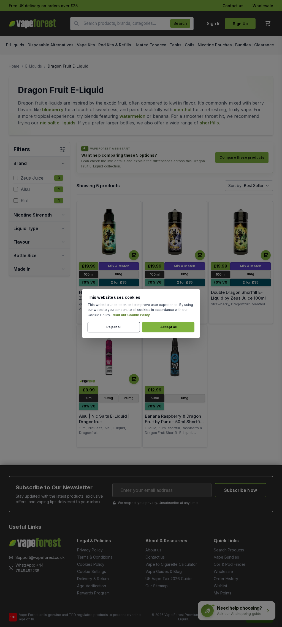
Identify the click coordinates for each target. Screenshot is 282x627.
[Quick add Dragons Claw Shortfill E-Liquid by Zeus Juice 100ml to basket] (200, 255)
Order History (226, 578)
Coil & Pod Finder (229, 564)
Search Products (229, 550)
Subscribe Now (240, 490)
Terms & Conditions (94, 557)
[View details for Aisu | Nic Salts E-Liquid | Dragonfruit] (109, 355)
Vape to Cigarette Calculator (171, 564)
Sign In (214, 23)
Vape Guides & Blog (163, 571)
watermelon (132, 116)
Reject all (113, 327)
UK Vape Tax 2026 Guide (168, 578)
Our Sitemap (156, 585)
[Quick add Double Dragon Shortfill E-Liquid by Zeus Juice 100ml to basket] (266, 255)
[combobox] (132, 23)
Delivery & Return (93, 578)
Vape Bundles (226, 557)
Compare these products (241, 157)
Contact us (233, 5)
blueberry (52, 109)
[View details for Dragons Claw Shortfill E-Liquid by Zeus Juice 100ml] (175, 232)
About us (153, 550)
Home (14, 66)
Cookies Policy (90, 564)
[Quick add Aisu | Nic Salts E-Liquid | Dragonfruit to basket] (134, 379)
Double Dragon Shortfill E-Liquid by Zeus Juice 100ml (238, 295)
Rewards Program (93, 593)
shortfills (209, 123)
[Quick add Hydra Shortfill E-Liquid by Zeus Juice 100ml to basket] (134, 255)
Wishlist (220, 585)
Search (180, 23)
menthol (182, 109)
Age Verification (91, 585)
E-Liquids (33, 66)
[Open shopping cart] (267, 23)
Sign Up (240, 23)
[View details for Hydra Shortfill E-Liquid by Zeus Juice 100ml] (109, 232)
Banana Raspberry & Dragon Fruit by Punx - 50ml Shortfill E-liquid (173, 421)
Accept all (168, 327)
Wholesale (263, 5)
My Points (222, 593)
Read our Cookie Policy (131, 315)
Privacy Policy (90, 550)
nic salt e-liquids (57, 123)
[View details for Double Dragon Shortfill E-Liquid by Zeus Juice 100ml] (241, 232)
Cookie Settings (91, 571)
